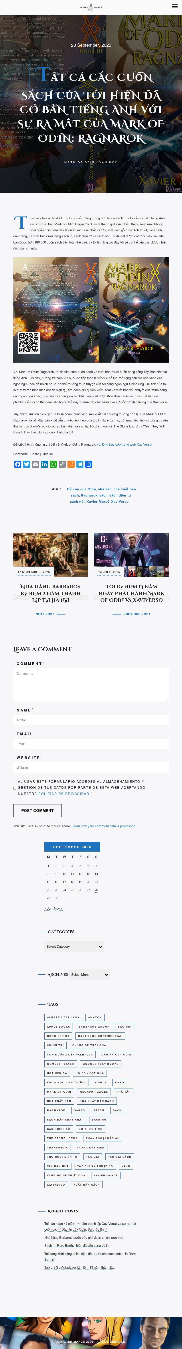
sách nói (77, 501)
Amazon (95, 1017)
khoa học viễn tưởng (66, 1082)
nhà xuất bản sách (97, 1101)
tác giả (92, 1156)
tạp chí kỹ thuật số (95, 1166)
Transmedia (57, 1147)
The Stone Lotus (62, 1138)
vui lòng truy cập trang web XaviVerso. (124, 444)
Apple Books (58, 1026)
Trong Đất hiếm (91, 1147)
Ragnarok (89, 495)
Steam (99, 1110)
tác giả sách (119, 1156)
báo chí (125, 1026)
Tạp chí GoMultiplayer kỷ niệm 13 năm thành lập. (79, 1267)
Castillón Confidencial (100, 1036)
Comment (31, 663)
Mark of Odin (79, 162)
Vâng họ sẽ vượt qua (66, 1175)
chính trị (55, 1045)
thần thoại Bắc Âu (103, 1138)
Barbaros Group (94, 1026)
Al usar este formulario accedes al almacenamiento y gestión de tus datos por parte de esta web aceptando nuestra (82, 787)
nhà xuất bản (59, 1101)
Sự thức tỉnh (90, 1129)
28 (96, 889)
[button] (175, 6)
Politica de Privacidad (63, 793)
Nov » (58, 908)
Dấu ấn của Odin (81, 489)
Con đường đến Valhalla (70, 1054)
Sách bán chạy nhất (65, 1119)
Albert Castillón (63, 1017)
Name (25, 710)
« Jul (47, 908)
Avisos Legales (111, 1341)
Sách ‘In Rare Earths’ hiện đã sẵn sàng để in (76, 1245)
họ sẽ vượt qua (90, 1073)
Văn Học (108, 162)
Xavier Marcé (98, 501)
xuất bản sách (87, 1184)
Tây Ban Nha (58, 1166)
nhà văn (105, 489)
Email (27, 733)
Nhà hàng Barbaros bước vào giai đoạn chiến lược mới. (84, 1237)
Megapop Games (94, 1091)
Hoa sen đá (57, 1073)
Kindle (101, 1082)
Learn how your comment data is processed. (104, 825)
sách (103, 495)
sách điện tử (120, 495)
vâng (126, 1166)
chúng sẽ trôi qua (89, 1045)
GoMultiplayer (60, 1063)
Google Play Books (101, 1063)
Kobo (119, 1082)
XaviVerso (120, 501)
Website (29, 757)
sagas (79, 1110)
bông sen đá (58, 1036)
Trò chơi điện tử (62, 1156)
